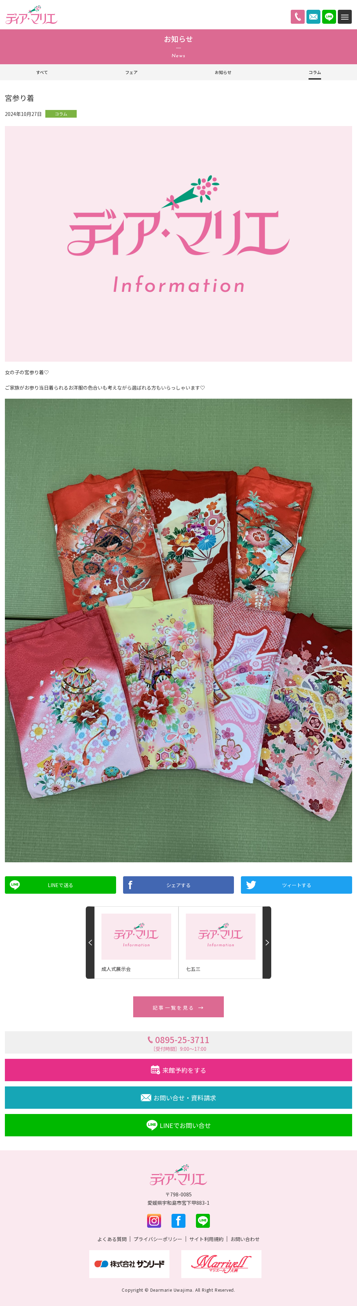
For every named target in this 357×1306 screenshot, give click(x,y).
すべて (42, 72)
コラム (315, 72)
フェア (131, 72)
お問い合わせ (245, 1239)
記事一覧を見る (174, 1007)
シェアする (178, 884)
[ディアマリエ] (31, 14)
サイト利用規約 (206, 1239)
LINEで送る (60, 884)
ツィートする (296, 884)
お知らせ (223, 72)
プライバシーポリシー (158, 1239)
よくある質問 (112, 1239)
